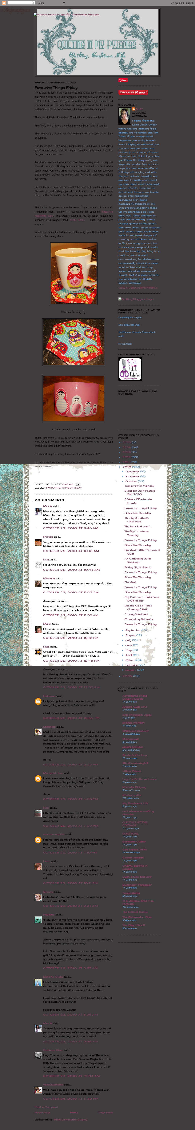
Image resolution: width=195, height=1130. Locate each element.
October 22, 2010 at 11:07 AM (71, 592)
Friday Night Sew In (138, 567)
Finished (130, 582)
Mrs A (47, 506)
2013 (127, 452)
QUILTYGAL (130, 833)
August (130, 635)
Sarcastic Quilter (134, 841)
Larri (46, 861)
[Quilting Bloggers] (136, 299)
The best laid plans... (138, 526)
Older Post (105, 1112)
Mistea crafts (131, 795)
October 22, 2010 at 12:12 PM (71, 637)
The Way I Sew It (133, 925)
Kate (46, 646)
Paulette (48, 914)
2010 (127, 467)
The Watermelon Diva (136, 917)
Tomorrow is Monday (139, 485)
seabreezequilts (53, 834)
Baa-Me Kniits (53, 976)
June (129, 645)
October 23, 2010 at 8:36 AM (70, 1014)
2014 (127, 447)
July (128, 640)
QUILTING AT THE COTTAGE (135, 824)
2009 (127, 676)
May (129, 650)
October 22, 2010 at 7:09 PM (70, 825)
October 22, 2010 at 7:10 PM (70, 852)
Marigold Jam (52, 773)
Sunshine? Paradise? (137, 884)
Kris (46, 807)
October (131, 481)
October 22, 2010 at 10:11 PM (70, 883)
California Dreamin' (135, 730)
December (132, 471)
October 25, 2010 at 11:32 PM (70, 1098)
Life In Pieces (131, 770)
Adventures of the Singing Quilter (134, 697)
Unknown (49, 696)
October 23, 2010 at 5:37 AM (70, 968)
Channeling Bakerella (139, 619)
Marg (47, 623)
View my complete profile (138, 288)
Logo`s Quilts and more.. (140, 779)
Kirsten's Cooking (134, 755)
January (131, 669)
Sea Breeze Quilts (134, 849)
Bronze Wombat (133, 722)
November (132, 476)
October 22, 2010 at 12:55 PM (71, 687)
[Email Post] (77, 484)
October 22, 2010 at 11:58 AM (71, 615)
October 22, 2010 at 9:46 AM (70, 528)
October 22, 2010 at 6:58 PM (70, 799)
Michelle (49, 578)
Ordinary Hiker (53, 1049)
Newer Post (42, 1112)
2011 (126, 462)
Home (74, 1112)
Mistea (48, 536)
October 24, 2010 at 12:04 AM (71, 1076)
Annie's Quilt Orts (134, 706)
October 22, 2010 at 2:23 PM (70, 764)
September (133, 630)
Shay (139, 109)
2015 (127, 442)
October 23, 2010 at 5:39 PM (70, 1041)
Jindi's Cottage (132, 746)
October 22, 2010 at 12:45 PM (71, 660)
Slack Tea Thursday (138, 512)
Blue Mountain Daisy (136, 714)
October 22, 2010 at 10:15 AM (71, 550)
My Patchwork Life (135, 803)
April (129, 654)
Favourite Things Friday (64, 488)
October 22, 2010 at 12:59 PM (71, 717)
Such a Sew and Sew (136, 876)
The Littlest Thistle (135, 911)
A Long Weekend (136, 614)
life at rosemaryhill (135, 762)
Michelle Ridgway (134, 787)
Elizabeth (49, 726)
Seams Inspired (133, 857)
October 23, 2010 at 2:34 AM (70, 905)
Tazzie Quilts (131, 892)
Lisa (46, 559)
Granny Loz (130, 738)
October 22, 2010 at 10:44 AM (71, 569)
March (130, 659)
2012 (127, 457)
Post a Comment (46, 1107)
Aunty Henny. (79, 220)
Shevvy (48, 891)
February (131, 664)
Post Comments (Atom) (70, 1119)
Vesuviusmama (53, 1084)
